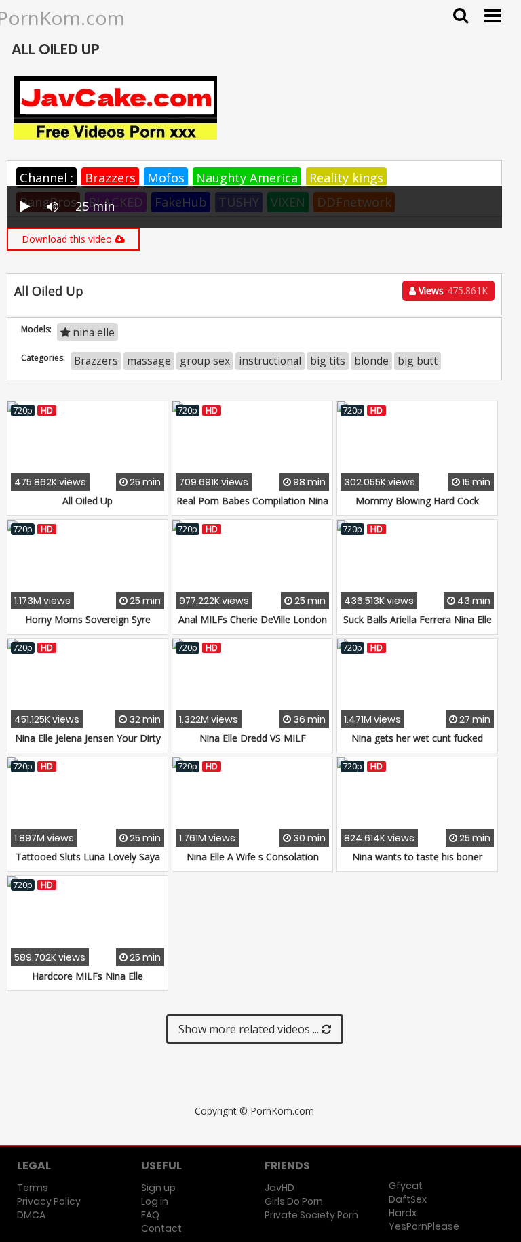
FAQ (150, 1215)
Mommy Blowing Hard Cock (417, 500)
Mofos (166, 177)
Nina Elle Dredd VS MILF (252, 738)
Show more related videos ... (250, 1029)
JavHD (279, 1188)
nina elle (92, 332)
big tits (327, 360)
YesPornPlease (424, 1226)
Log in (154, 1201)
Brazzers (110, 177)
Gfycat (406, 1186)
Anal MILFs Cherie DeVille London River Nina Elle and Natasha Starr (252, 626)
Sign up (158, 1188)
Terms (32, 1188)
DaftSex (408, 1199)
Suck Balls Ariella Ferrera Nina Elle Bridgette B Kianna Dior (417, 626)
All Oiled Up (87, 500)
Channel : (46, 177)
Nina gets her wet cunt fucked (417, 738)
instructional (270, 360)
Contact (161, 1228)
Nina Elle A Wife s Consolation (253, 856)
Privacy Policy (49, 1201)
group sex (205, 360)
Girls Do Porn (294, 1201)
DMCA (31, 1215)
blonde (371, 360)
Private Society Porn (311, 1215)
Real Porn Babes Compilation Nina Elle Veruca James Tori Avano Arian (252, 507)
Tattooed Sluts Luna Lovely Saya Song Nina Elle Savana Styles (88, 863)
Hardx (403, 1213)
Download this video (68, 239)
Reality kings (346, 177)
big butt (418, 360)
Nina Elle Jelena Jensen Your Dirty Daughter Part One (88, 745)
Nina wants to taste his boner (417, 856)
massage (149, 360)
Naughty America (247, 177)
